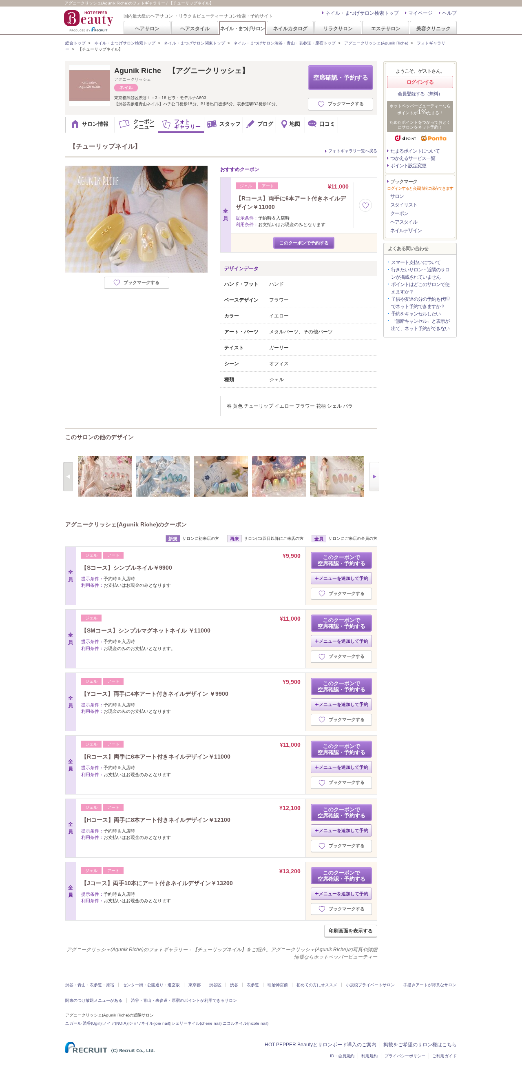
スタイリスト (403, 205)
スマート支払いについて (415, 262)
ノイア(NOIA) (115, 1023)
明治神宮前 (278, 985)
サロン (397, 196)
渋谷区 (215, 985)
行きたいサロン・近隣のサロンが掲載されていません (420, 273)
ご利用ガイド (444, 1056)
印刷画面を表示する (351, 931)
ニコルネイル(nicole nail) (245, 1023)
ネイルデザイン (406, 230)
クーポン (399, 213)
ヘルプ (449, 13)
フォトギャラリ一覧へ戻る (352, 151)
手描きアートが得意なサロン (429, 985)
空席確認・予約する (340, 77)
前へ (68, 476)
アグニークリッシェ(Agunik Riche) (376, 43)
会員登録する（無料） (420, 94)
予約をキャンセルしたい (415, 314)
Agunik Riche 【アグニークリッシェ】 (181, 71)
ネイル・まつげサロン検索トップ (362, 13)
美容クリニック (433, 28)
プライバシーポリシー (405, 1056)
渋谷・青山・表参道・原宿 (89, 985)
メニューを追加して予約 (343, 578)
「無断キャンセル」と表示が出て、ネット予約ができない (420, 324)
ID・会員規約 (342, 1056)
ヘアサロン (147, 28)
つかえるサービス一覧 (412, 158)
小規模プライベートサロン (370, 985)
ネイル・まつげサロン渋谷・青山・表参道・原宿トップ (285, 43)
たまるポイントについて (415, 151)
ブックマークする (346, 103)
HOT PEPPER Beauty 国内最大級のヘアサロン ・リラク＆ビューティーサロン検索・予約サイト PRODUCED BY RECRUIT (89, 20)
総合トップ (75, 43)
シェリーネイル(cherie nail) (196, 1023)
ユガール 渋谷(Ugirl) (83, 1023)
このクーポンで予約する (304, 242)
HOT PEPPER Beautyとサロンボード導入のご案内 (320, 1045)
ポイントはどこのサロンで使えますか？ (420, 288)
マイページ (420, 13)
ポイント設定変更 (408, 166)
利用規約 (369, 1056)
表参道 (253, 985)
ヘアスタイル (195, 28)
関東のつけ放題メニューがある (93, 1000)
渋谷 (234, 985)
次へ (374, 476)
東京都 (194, 985)
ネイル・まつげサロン (242, 28)
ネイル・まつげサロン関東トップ (194, 43)
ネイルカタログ (290, 28)
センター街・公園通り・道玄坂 (151, 985)
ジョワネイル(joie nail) (149, 1023)
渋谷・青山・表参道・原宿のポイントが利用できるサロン (184, 1000)
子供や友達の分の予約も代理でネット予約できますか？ (420, 302)
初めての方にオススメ (316, 985)
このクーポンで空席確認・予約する (341, 560)
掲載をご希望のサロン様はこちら (420, 1045)
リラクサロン (338, 28)
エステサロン (385, 28)
